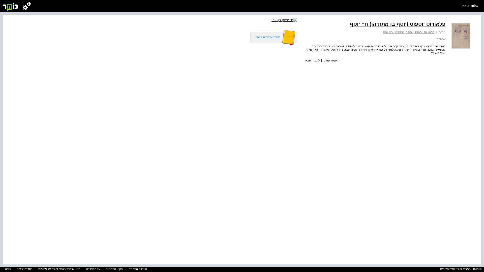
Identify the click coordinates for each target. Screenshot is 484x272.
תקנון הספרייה (114, 268)
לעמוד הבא (312, 60)
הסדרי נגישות (25, 268)
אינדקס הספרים (138, 268)
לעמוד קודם (330, 60)
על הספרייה (93, 268)
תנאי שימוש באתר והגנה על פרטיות (59, 268)
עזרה (8, 268)
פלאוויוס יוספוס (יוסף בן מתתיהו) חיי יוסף (408, 32)
